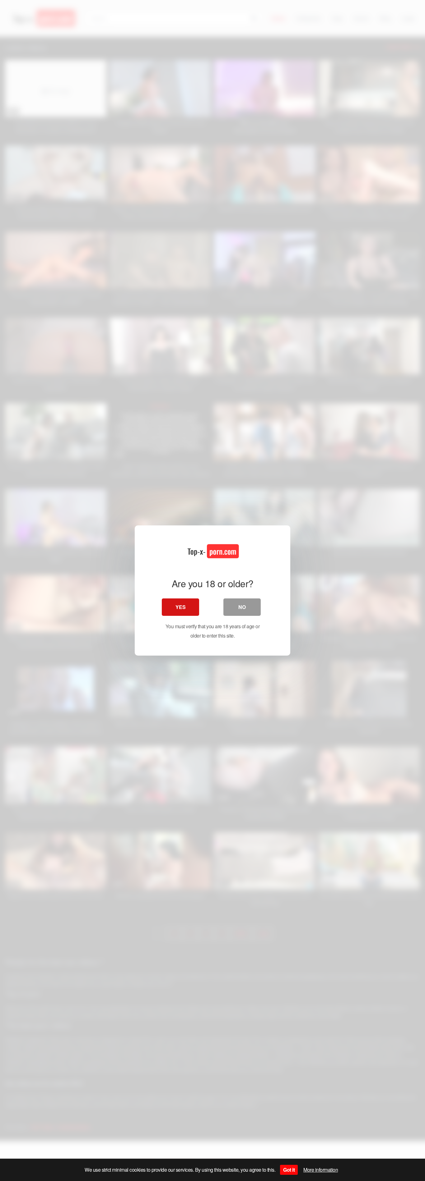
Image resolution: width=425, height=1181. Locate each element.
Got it (289, 1169)
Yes (180, 607)
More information (320, 1169)
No (242, 607)
